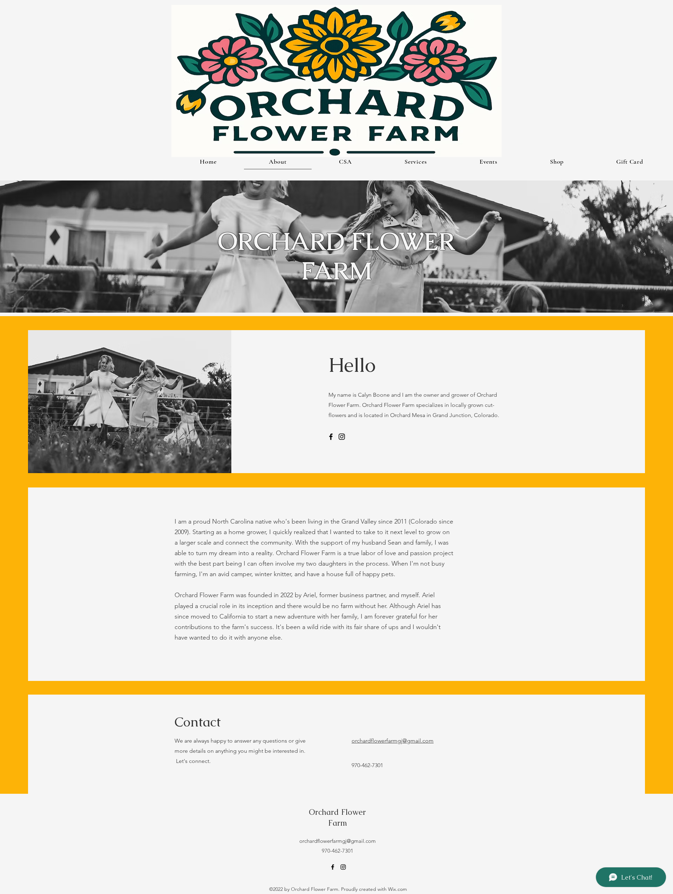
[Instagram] (342, 436)
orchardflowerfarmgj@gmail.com (393, 740)
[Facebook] (331, 436)
